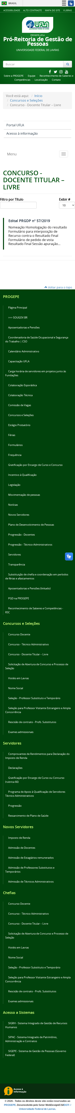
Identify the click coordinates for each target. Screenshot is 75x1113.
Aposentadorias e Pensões (24, 327)
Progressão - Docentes (21, 534)
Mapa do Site (52, 10)
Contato (56, 79)
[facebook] (50, 71)
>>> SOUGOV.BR (17, 317)
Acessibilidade (11, 10)
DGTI (67, 1105)
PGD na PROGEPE (18, 598)
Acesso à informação (22, 133)
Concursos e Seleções (26, 100)
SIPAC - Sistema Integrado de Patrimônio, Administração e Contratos (31, 1039)
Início (38, 96)
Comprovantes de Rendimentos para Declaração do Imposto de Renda (37, 756)
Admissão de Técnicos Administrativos (31, 881)
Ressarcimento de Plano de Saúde (28, 815)
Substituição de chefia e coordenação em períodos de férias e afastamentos (36, 576)
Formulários (15, 445)
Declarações (15, 768)
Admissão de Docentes (21, 847)
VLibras (67, 10)
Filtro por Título (12, 199)
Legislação (14, 485)
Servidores (14, 554)
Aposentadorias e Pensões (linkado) (29, 588)
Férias (11, 435)
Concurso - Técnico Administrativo (28, 644)
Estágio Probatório (19, 425)
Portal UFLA (15, 125)
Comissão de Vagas (19, 405)
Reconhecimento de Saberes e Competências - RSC (34, 610)
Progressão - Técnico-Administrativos (30, 544)
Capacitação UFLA (18, 361)
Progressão (15, 805)
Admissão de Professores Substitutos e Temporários (29, 869)
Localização (41, 79)
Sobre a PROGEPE (14, 75)
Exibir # (65, 199)
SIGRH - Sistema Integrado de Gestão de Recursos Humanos (36, 1025)
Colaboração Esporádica (22, 385)
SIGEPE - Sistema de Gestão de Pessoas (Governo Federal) (35, 1053)
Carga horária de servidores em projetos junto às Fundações (35, 373)
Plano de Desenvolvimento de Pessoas (31, 524)
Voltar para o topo (59, 287)
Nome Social (15, 688)
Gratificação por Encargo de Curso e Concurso (35, 465)
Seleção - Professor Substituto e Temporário (34, 698)
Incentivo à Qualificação (22, 475)
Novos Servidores (18, 514)
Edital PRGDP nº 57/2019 (29, 220)
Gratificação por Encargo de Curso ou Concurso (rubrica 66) (34, 780)
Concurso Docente (19, 634)
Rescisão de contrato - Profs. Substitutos (32, 722)
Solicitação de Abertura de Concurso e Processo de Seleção (36, 666)
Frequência (14, 455)
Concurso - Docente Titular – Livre (28, 654)
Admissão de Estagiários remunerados (31, 857)
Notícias (13, 505)
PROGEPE (10, 1105)
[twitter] (56, 71)
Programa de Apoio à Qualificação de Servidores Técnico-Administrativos (35, 794)
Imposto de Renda (19, 838)
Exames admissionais (20, 732)
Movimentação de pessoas (24, 495)
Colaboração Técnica (20, 395)
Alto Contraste (32, 10)
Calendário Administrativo (23, 351)
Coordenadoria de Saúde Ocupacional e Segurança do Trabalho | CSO (36, 339)
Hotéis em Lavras (18, 678)
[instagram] (61, 71)
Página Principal (17, 307)
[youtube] (66, 71)
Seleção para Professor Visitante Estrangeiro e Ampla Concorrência (38, 710)
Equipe (31, 75)
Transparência (16, 564)
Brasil (8, 3)
